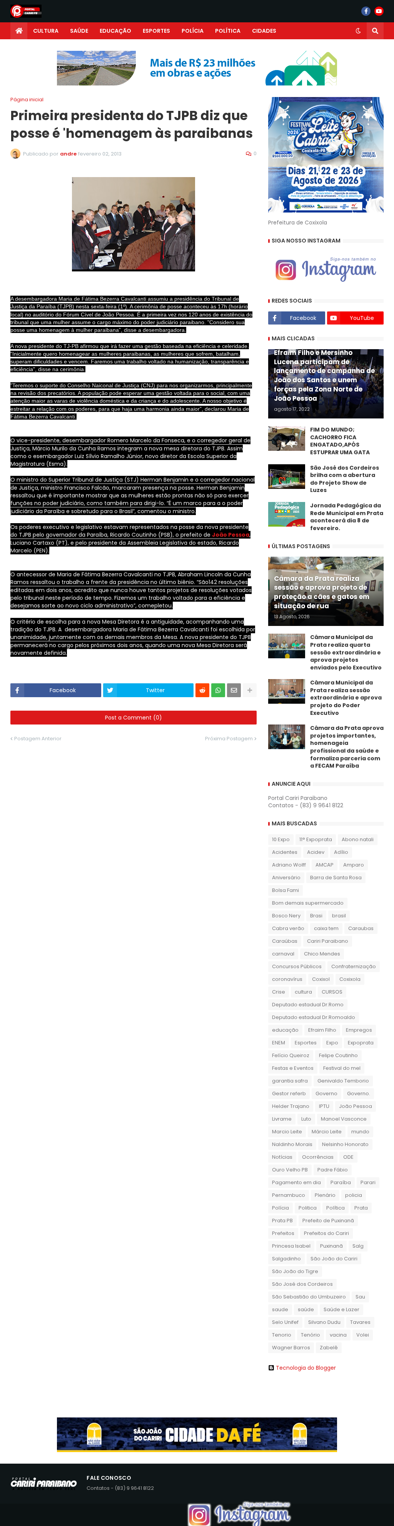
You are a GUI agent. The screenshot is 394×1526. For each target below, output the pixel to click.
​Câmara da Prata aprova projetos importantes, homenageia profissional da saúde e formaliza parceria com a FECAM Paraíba (347, 747)
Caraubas (361, 928)
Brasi (316, 915)
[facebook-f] (366, 11)
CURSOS (332, 992)
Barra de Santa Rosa (336, 877)
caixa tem (326, 928)
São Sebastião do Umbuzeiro (309, 1296)
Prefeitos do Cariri (326, 1233)
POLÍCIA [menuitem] (193, 31)
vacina (338, 1335)
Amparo (353, 864)
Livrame (282, 1119)
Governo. (358, 1093)
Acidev (315, 852)
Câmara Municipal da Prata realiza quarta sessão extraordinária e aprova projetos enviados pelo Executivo (346, 652)
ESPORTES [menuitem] (156, 31)
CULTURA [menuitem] (45, 31)
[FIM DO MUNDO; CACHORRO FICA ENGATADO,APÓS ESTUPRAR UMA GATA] (286, 438)
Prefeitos (283, 1233)
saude (280, 1309)
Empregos (359, 1030)
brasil (339, 915)
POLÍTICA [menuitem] (227, 31)
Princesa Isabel (291, 1246)
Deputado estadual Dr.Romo (308, 1004)
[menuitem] (18, 30)
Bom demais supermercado (308, 903)
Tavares (360, 1322)
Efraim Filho (322, 1030)
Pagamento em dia (296, 1182)
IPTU (324, 1106)
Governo (326, 1093)
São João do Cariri (334, 1258)
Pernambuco (288, 1195)
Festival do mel (342, 1068)
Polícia (280, 1207)
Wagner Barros (291, 1347)
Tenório (310, 1335)
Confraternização (353, 966)
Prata (361, 1207)
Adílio (341, 852)
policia (353, 1195)
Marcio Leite (287, 1131)
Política (335, 1207)
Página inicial (26, 99)
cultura (303, 992)
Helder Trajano (290, 1106)
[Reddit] (202, 690)
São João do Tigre (295, 1271)
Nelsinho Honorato (345, 1144)
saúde (306, 1309)
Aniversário (286, 877)
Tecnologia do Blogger (306, 1368)
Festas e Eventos (293, 1068)
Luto (306, 1119)
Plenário (325, 1195)
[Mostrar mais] (250, 690)
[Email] (234, 690)
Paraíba (341, 1182)
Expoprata (361, 1042)
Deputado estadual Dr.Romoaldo (313, 1017)
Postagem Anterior (38, 738)
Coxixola (350, 979)
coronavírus (287, 979)
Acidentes (284, 852)
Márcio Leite (327, 1131)
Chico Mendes (322, 953)
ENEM (278, 1042)
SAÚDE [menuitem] (79, 31)
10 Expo (281, 839)
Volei (362, 1335)
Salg (358, 1246)
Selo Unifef (285, 1322)
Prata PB (282, 1220)
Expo (332, 1042)
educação (285, 1030)
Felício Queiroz (290, 1055)
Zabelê (329, 1347)
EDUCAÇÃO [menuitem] (115, 31)
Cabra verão (288, 928)
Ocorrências (318, 1157)
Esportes (306, 1042)
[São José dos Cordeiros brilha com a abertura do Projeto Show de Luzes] (286, 476)
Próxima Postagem (229, 738)
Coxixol (321, 979)
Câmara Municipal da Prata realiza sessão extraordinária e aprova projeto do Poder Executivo (346, 697)
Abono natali (358, 839)
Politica (308, 1207)
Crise (278, 992)
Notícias (282, 1157)
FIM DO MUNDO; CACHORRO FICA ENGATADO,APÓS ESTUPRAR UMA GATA (340, 441)
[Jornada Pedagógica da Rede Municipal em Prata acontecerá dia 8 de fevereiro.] (286, 514)
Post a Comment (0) (133, 717)
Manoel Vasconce (344, 1119)
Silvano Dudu (324, 1322)
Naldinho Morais (292, 1144)
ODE (348, 1157)
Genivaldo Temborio (343, 1080)
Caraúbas (284, 941)
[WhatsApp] (218, 690)
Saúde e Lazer (341, 1309)
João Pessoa (230, 535)
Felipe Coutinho (338, 1055)
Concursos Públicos (297, 966)
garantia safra (290, 1080)
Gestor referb (289, 1093)
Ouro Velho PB (290, 1169)
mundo (360, 1131)
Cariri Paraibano (327, 941)
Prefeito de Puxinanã (328, 1220)
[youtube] (379, 11)
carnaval (283, 953)
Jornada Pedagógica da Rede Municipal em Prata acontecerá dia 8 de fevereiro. (346, 517)
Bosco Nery (286, 915)
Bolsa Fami (285, 890)
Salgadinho (286, 1258)
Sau (360, 1296)
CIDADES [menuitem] (264, 31)
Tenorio (281, 1335)
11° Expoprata (315, 839)
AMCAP (325, 864)
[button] (358, 30)
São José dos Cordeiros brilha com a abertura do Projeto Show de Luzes (344, 479)
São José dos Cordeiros (302, 1284)
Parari (368, 1182)
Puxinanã (331, 1246)
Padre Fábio (332, 1169)
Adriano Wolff (289, 864)
